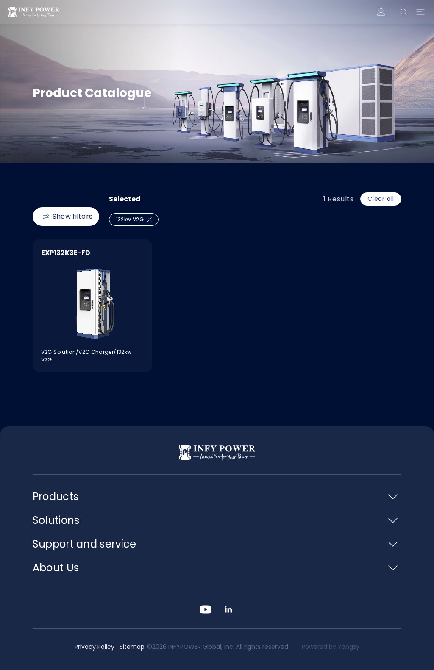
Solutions (56, 520)
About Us (56, 568)
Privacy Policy (94, 646)
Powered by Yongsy (330, 646)
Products (55, 496)
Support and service (84, 544)
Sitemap (132, 646)
